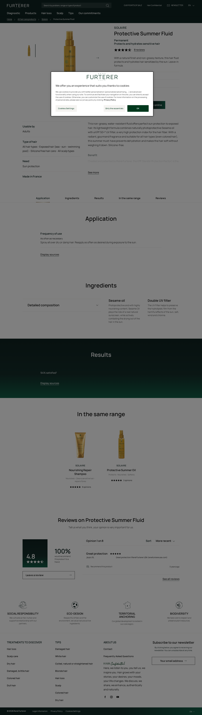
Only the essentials (114, 108)
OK (138, 108)
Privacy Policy (110, 100)
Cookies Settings (66, 108)
